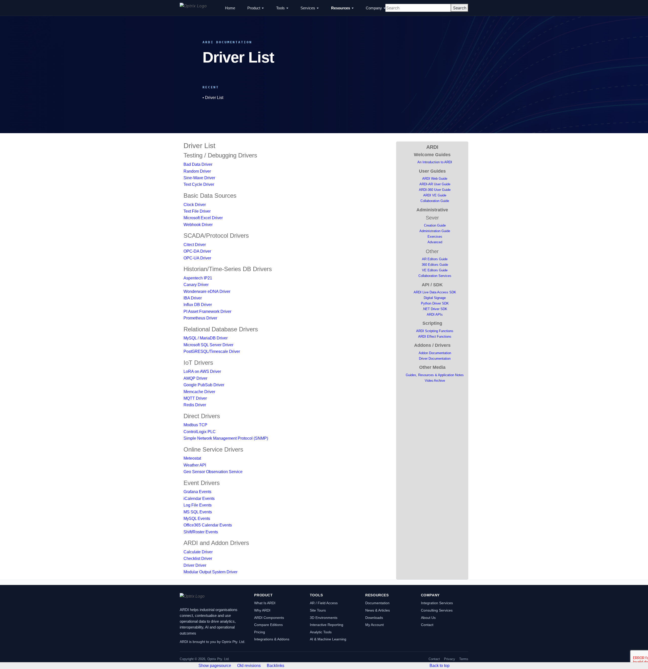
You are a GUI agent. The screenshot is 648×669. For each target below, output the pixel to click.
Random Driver (197, 171)
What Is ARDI (264, 603)
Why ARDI (262, 610)
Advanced (435, 242)
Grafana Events (197, 492)
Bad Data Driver (198, 164)
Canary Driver (196, 284)
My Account (374, 625)
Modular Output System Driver (210, 572)
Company (374, 8)
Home (230, 8)
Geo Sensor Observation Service (213, 472)
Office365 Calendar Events (208, 525)
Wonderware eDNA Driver (207, 291)
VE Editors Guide (435, 270)
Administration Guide (434, 231)
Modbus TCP (195, 425)
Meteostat (192, 458)
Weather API (195, 465)
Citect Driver (195, 244)
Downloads (374, 618)
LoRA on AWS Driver (202, 371)
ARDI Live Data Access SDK (435, 292)
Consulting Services (437, 610)
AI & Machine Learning (328, 639)
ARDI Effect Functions (434, 336)
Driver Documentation (435, 358)
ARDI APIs (435, 314)
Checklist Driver (198, 558)
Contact (427, 625)
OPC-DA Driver (197, 251)
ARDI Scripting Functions (434, 331)
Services (307, 8)
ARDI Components (269, 618)
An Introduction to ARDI (434, 162)
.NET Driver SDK (434, 309)
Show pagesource (214, 665)
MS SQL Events (198, 512)
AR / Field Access (324, 603)
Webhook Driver (198, 224)
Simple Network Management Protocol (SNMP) (226, 438)
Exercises (435, 236)
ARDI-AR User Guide (434, 184)
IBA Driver (193, 298)
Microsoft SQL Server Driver (208, 345)
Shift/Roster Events (201, 532)
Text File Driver (197, 211)
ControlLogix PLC (200, 432)
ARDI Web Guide (434, 178)
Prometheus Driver (200, 318)
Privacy (449, 659)
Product (253, 8)
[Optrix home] (193, 8)
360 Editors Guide (435, 265)
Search (459, 7)
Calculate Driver (198, 552)
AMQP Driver (195, 378)
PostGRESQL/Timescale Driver (212, 351)
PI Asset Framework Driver (207, 311)
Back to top (440, 665)
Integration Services (437, 603)
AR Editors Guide (435, 259)
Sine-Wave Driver (199, 178)
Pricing (259, 632)
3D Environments (323, 618)
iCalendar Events (199, 498)
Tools (280, 8)
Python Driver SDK (435, 303)
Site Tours (318, 610)
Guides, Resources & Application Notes (435, 375)
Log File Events (198, 505)
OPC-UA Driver (197, 258)
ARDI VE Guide (434, 195)
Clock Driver (195, 204)
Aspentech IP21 (198, 278)
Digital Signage (435, 298)
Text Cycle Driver (199, 184)
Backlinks (275, 665)
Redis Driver (195, 405)
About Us (428, 618)
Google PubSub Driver (204, 385)
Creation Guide (435, 225)
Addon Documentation (435, 353)
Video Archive (435, 380)
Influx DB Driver (198, 304)
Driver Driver (195, 565)
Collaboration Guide (434, 201)
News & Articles (377, 610)
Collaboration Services (434, 276)
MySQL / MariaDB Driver (206, 338)
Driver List (214, 97)
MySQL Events (197, 518)
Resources (340, 8)
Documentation (377, 603)
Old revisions (249, 665)
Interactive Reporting (326, 625)
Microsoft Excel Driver (203, 218)
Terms (463, 659)
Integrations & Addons (271, 639)
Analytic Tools (321, 632)
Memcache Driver (199, 392)
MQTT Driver (195, 398)
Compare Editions (268, 625)
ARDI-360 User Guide (435, 190)
